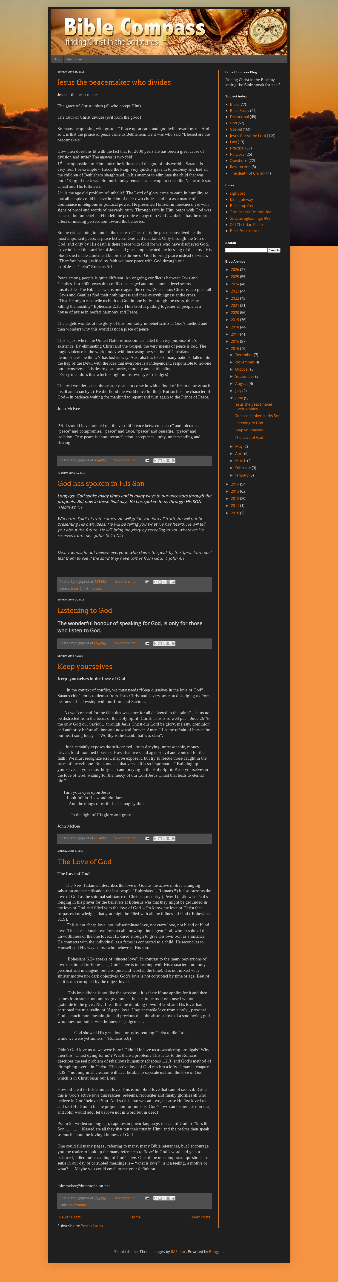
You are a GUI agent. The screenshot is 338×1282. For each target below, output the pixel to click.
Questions (239, 160)
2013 (235, 491)
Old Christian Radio (246, 224)
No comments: (125, 460)
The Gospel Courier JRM (251, 211)
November (245, 362)
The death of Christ (247, 173)
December (244, 354)
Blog (57, 59)
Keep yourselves (84, 666)
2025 (235, 276)
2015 (235, 348)
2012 (235, 498)
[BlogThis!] (160, 460)
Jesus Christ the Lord (86, 588)
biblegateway (241, 199)
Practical (237, 148)
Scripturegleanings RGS (250, 218)
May (239, 446)
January (242, 475)
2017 (235, 334)
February (243, 467)
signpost (237, 193)
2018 (235, 327)
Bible (234, 104)
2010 (235, 512)
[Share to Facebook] (168, 460)
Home (135, 1217)
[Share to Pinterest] (173, 460)
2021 (235, 305)
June (239, 398)
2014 (235, 484)
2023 (235, 291)
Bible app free (242, 205)
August (242, 383)
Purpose (237, 154)
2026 (235, 269)
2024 (235, 284)
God (233, 123)
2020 (235, 312)
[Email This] (155, 460)
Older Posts (200, 1217)
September (245, 376)
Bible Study (239, 110)
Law (233, 141)
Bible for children (245, 230)
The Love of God (84, 862)
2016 (235, 341)
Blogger (216, 1251)
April (239, 453)
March (241, 460)
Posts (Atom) (92, 1225)
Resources (75, 59)
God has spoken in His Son (101, 483)
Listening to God (84, 610)
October (242, 369)
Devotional (79, 1205)
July (238, 390)
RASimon (178, 1251)
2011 (235, 505)
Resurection (240, 166)
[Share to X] (164, 460)
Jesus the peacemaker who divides (114, 82)
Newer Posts (70, 1217)
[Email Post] (147, 460)
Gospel (236, 129)
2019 (235, 319)
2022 (235, 298)
